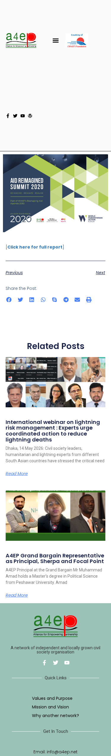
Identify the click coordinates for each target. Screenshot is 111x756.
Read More (17, 473)
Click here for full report (34, 247)
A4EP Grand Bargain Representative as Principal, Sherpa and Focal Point (55, 558)
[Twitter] (15, 116)
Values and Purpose (52, 698)
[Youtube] (22, 116)
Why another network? (55, 716)
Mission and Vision (50, 707)
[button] (55, 40)
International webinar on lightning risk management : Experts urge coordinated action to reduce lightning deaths (53, 430)
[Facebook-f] (8, 116)
